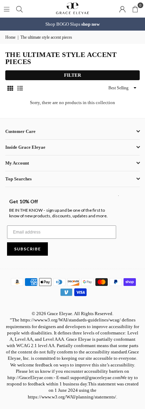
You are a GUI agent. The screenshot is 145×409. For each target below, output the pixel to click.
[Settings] (122, 8)
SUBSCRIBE (27, 248)
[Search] (19, 8)
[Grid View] (10, 87)
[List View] (20, 87)
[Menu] (6, 8)
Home (10, 37)
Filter (72, 75)
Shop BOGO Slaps (72, 24)
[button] (135, 8)
